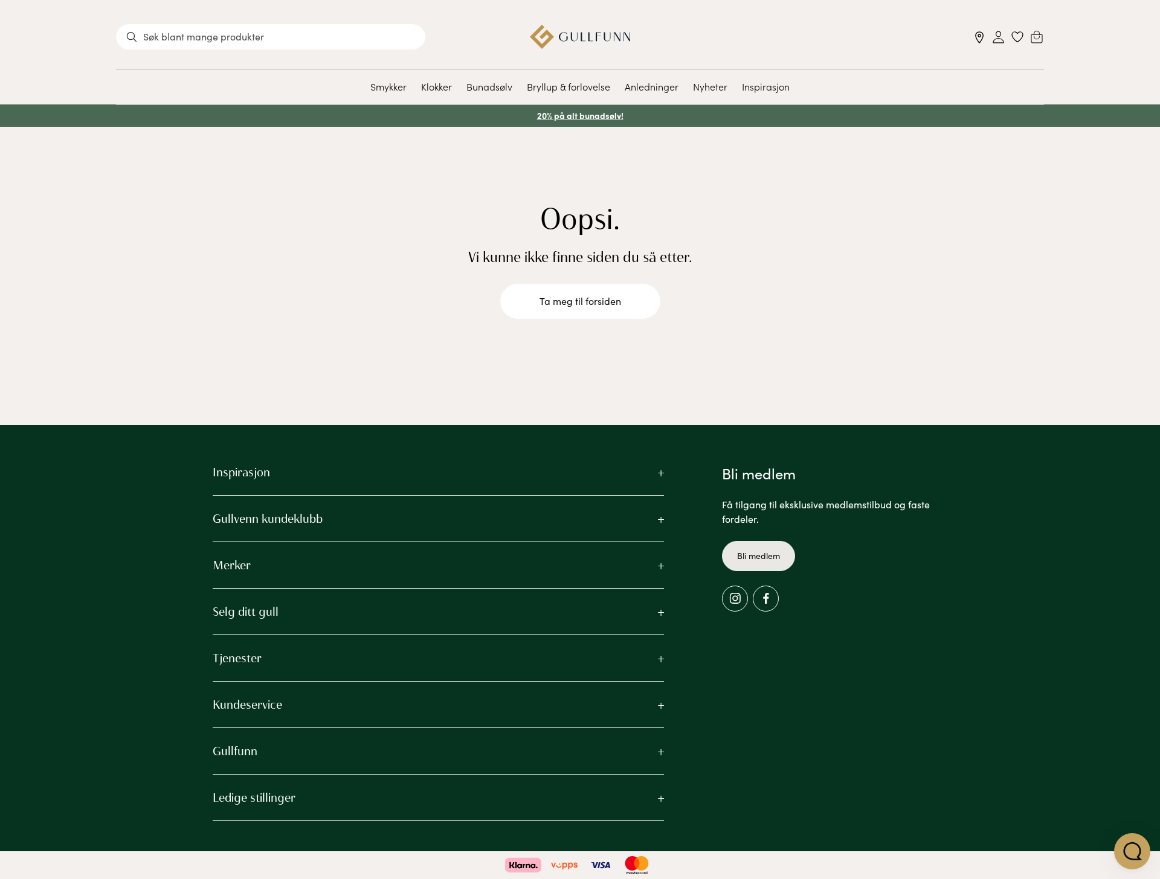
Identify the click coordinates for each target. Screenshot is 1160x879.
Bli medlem (758, 555)
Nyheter (710, 86)
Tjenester (237, 658)
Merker (232, 565)
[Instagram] (735, 598)
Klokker (436, 86)
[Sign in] (998, 37)
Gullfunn (235, 751)
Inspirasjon (766, 86)
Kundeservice (247, 704)
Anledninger (651, 86)
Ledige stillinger (254, 797)
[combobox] (270, 37)
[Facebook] (765, 598)
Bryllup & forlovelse (568, 86)
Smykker (388, 86)
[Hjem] (580, 37)
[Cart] (1037, 37)
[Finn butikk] (980, 37)
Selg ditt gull (246, 611)
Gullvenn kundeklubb (268, 518)
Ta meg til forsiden (580, 301)
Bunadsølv (489, 86)
